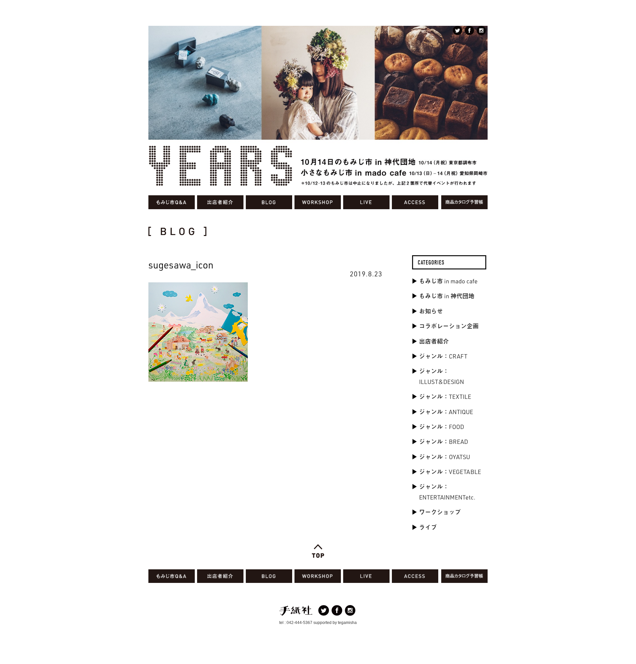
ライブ (428, 527)
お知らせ (431, 311)
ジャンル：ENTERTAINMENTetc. (447, 492)
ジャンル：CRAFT (443, 356)
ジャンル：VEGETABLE (450, 472)
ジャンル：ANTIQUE (446, 412)
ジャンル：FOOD (441, 427)
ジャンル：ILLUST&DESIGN (441, 376)
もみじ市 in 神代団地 (446, 296)
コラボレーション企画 (449, 326)
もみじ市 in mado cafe (448, 281)
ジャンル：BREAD (443, 442)
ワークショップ (440, 512)
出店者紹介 (434, 341)
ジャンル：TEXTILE (445, 397)
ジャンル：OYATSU (444, 457)
